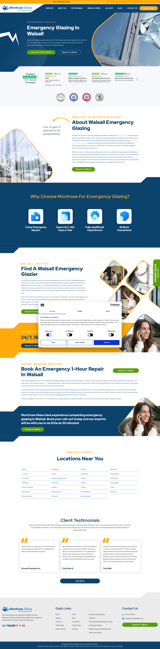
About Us (62, 8)
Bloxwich (84, 469)
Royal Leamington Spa (58, 478)
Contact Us (132, 8)
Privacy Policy (76, 625)
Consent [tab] (52, 311)
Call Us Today (148, 8)
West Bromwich (56, 492)
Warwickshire (26, 492)
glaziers (45, 383)
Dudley (53, 474)
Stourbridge (114, 483)
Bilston (24, 469)
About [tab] (108, 311)
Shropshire (25, 483)
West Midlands (85, 492)
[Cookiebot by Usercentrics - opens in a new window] (111, 305)
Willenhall (113, 492)
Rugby (83, 478)
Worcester (54, 496)
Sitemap (75, 629)
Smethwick (55, 483)
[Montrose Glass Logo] (17, 8)
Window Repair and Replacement (100, 629)
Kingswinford (114, 474)
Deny (53, 342)
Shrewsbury (114, 478)
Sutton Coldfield (27, 487)
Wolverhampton (27, 496)
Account (109, 8)
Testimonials (77, 8)
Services (49, 8)
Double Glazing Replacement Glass (100, 622)
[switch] (69, 334)
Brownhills (113, 469)
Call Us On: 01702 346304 (41, 52)
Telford (83, 487)
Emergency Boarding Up (97, 614)
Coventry (25, 474)
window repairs (123, 135)
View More (80, 581)
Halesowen (84, 474)
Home (29, 22)
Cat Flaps (92, 618)
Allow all (106, 342)
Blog (120, 8)
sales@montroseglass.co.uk (134, 618)
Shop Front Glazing (95, 633)
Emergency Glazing (95, 625)
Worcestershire (86, 496)
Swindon (54, 487)
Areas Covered (94, 8)
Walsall (40, 22)
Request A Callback (69, 52)
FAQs (74, 614)
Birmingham (55, 469)
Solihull (83, 483)
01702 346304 (130, 614)
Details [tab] (80, 311)
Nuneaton (25, 478)
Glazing (34, 22)
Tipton (112, 487)
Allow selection (80, 342)
